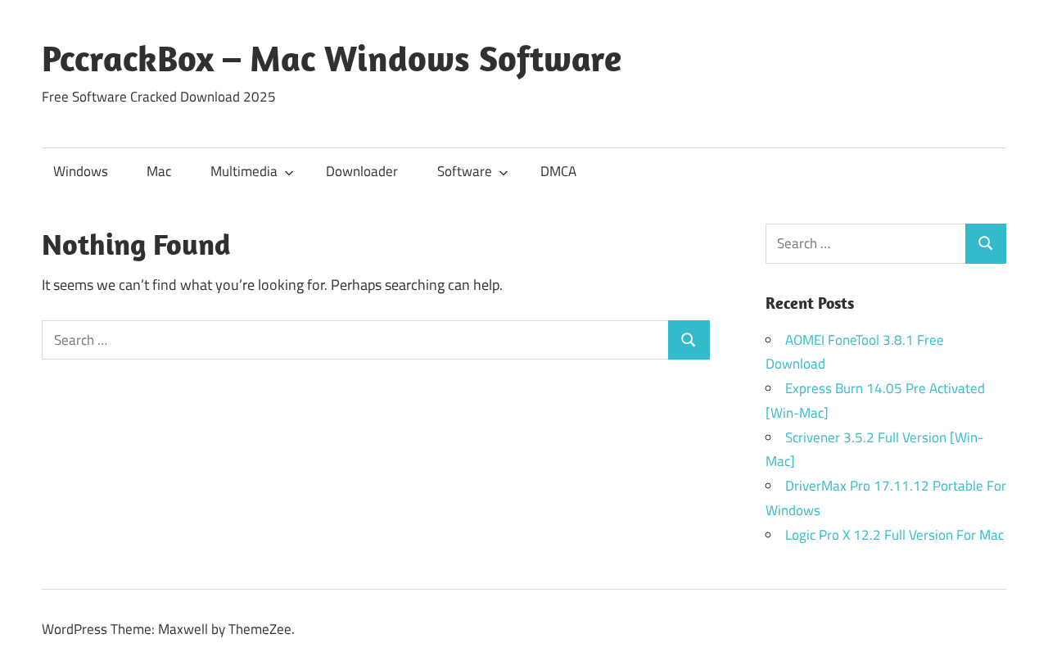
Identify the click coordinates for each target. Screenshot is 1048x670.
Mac (159, 171)
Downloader (362, 171)
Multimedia (244, 171)
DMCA (558, 171)
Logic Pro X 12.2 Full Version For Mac (894, 535)
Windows (80, 171)
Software (464, 171)
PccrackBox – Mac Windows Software (331, 58)
